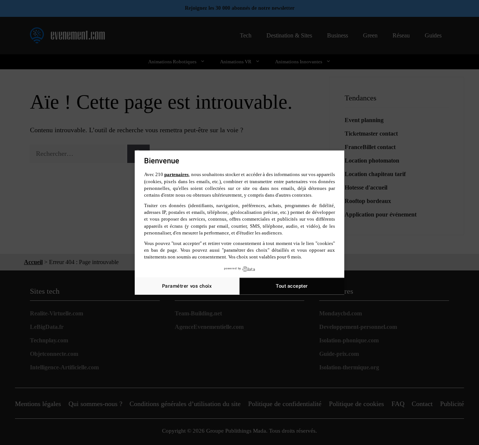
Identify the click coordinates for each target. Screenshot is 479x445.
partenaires (176, 174)
